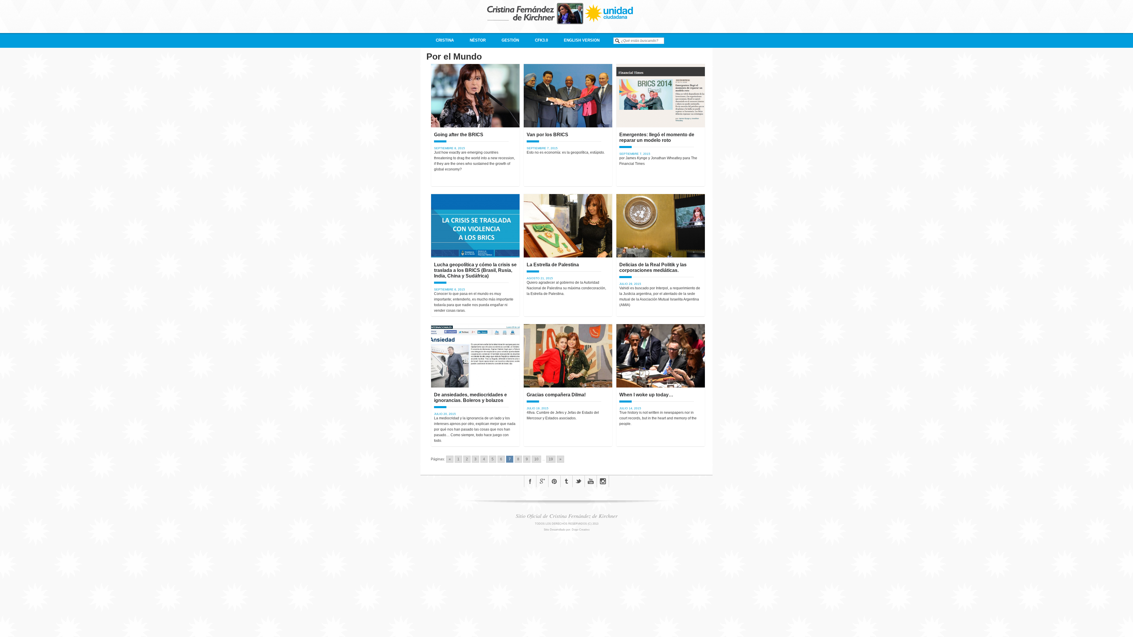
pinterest (554, 481)
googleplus (542, 481)
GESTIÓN (510, 40)
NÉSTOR (478, 40)
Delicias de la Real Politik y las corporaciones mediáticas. (653, 267)
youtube (591, 481)
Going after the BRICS (458, 134)
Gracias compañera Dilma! (556, 394)
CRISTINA (445, 40)
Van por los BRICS (547, 134)
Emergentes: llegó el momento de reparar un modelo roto (656, 137)
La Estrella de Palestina (553, 264)
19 (551, 459)
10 (536, 459)
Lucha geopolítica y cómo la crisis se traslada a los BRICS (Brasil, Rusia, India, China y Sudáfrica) (475, 270)
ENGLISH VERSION (582, 40)
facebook (530, 481)
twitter (578, 481)
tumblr (566, 481)
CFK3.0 (541, 40)
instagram (603, 481)
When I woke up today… (646, 394)
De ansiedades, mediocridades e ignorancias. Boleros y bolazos (470, 397)
